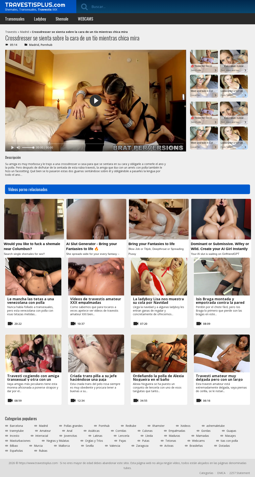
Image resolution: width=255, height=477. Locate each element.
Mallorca (64, 445)
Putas (145, 440)
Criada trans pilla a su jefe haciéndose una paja (93, 377)
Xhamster (158, 425)
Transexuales (15, 19)
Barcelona (16, 425)
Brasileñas (196, 445)
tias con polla (229, 440)
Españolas (16, 450)
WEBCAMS (85, 19)
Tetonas (170, 440)
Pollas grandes (73, 425)
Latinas (97, 435)
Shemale (62, 19)
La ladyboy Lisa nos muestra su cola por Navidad (158, 300)
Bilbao (14, 445)
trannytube (17, 430)
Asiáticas (94, 430)
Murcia (38, 445)
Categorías (206, 473)
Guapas (231, 430)
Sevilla (90, 445)
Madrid (24, 32)
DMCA (221, 473)
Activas (169, 445)
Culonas (147, 430)
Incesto (14, 435)
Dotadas (224, 445)
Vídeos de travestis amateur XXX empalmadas (95, 300)
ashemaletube (215, 425)
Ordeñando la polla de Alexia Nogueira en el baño (158, 377)
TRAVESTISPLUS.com (35, 5)
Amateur (45, 430)
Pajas (122, 440)
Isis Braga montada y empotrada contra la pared (220, 300)
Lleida (149, 435)
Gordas (206, 430)
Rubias (43, 450)
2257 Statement (239, 473)
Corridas (121, 430)
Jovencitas (70, 435)
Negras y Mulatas (57, 440)
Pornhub (46, 45)
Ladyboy (40, 19)
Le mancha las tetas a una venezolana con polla (30, 300)
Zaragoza (142, 445)
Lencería (123, 435)
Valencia (115, 445)
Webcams (198, 440)
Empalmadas (177, 430)
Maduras (174, 435)
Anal (69, 430)
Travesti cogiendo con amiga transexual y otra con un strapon (33, 379)
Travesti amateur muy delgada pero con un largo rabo (219, 379)
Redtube (131, 425)
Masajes (230, 435)
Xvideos (185, 425)
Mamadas (202, 435)
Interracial (41, 435)
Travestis (11, 32)
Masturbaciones (20, 440)
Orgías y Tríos (94, 440)
